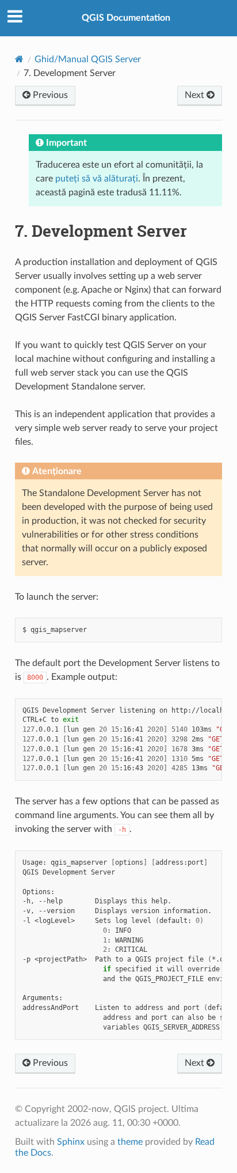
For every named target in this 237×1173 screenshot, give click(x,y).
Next (196, 95)
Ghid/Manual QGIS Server (88, 59)
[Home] (19, 59)
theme (130, 1141)
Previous (49, 95)
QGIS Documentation (126, 17)
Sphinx (71, 1141)
